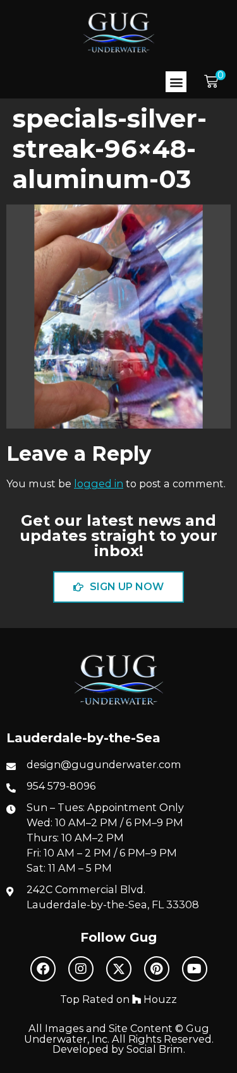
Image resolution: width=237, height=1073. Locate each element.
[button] (176, 81)
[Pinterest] (156, 968)
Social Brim (154, 1049)
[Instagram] (81, 968)
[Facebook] (43, 968)
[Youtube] (194, 968)
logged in (98, 483)
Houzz (159, 999)
